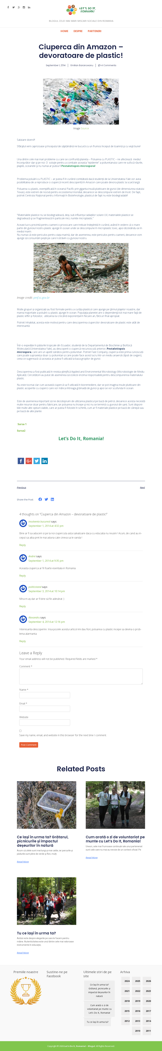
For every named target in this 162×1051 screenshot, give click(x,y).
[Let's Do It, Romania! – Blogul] (81, 14)
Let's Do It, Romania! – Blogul (79, 1046)
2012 (127, 1020)
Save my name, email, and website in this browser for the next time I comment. (63, 735)
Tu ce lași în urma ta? (36, 933)
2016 (137, 1010)
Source (84, 128)
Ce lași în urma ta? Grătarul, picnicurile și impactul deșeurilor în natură (43, 841)
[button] (40, 499)
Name (23, 689)
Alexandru (34, 617)
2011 (148, 1030)
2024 (127, 980)
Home (64, 31)
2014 (148, 1020)
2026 (148, 980)
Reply (22, 545)
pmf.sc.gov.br (42, 297)
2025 (137, 980)
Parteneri (94, 31)
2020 (148, 1000)
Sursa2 (21, 430)
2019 (137, 1000)
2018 (127, 1000)
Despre (78, 31)
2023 (148, 990)
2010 (137, 1030)
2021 (127, 990)
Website (23, 717)
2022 (137, 990)
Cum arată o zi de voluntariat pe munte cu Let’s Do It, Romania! (115, 839)
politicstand (34, 587)
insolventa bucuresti (39, 521)
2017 (148, 1010)
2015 (127, 1010)
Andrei (32, 556)
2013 (137, 1020)
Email (23, 703)
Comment (25, 666)
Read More (23, 862)
